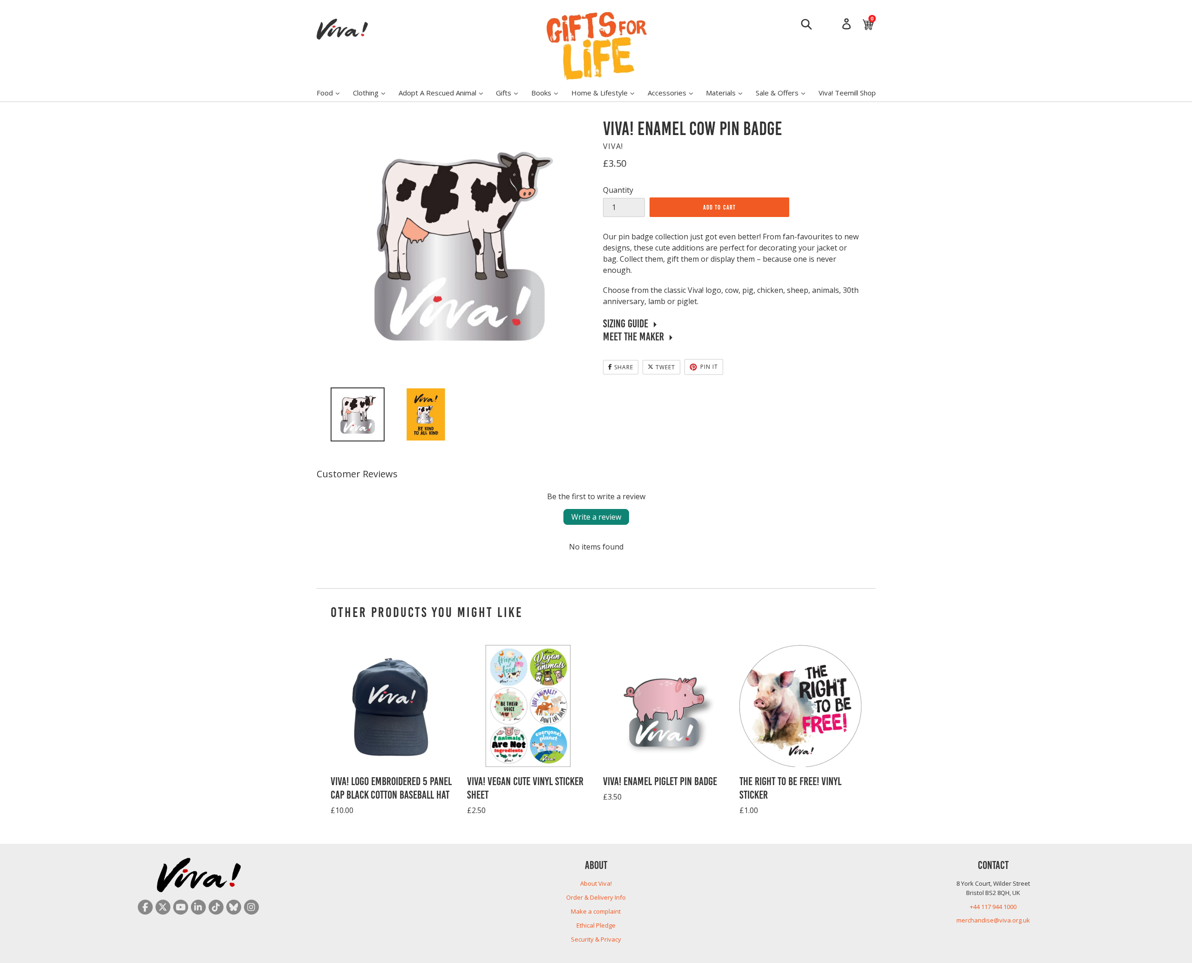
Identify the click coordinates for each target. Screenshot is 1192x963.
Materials (729, 92)
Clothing (373, 92)
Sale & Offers (785, 92)
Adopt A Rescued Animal (445, 92)
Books (549, 92)
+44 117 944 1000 (993, 906)
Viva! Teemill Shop (847, 92)
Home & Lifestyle (607, 92)
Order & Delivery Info (596, 897)
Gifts (511, 92)
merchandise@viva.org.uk (993, 920)
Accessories (675, 92)
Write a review (596, 517)
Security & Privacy (596, 939)
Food (333, 92)
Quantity (618, 190)
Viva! (613, 146)
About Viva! (596, 883)
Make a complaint (596, 911)
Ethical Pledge (596, 925)
